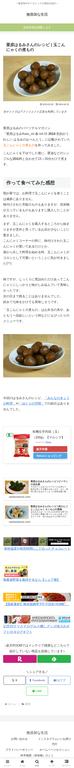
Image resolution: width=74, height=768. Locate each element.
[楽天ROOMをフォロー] (20, 659)
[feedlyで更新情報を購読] (54, 659)
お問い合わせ (19, 738)
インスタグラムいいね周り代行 (54, 741)
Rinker (48, 442)
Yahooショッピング (48, 455)
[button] (66, 580)
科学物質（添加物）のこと (37, 755)
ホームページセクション (54, 749)
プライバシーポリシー (19, 749)
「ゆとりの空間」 (31, 403)
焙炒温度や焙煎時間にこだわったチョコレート (37, 548)
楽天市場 (41, 449)
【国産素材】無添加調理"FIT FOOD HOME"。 (36, 604)
